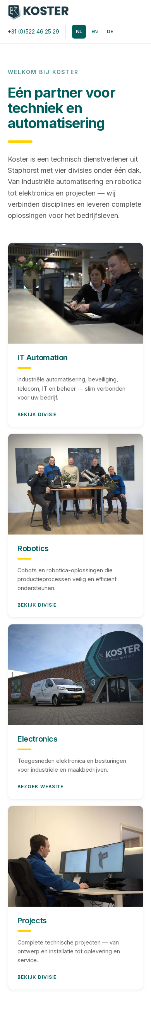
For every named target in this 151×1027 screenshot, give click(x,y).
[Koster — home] (38, 12)
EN (94, 31)
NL (79, 31)
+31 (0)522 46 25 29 (33, 31)
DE (110, 31)
